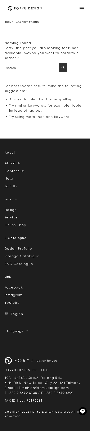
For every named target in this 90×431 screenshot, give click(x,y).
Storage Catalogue (22, 256)
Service (11, 217)
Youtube (12, 302)
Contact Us (15, 171)
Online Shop (16, 225)
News (9, 178)
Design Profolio (18, 248)
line (82, 411)
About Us (13, 163)
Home (9, 22)
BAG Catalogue (19, 264)
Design (11, 210)
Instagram (14, 295)
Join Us (11, 186)
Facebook (14, 287)
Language (15, 331)
